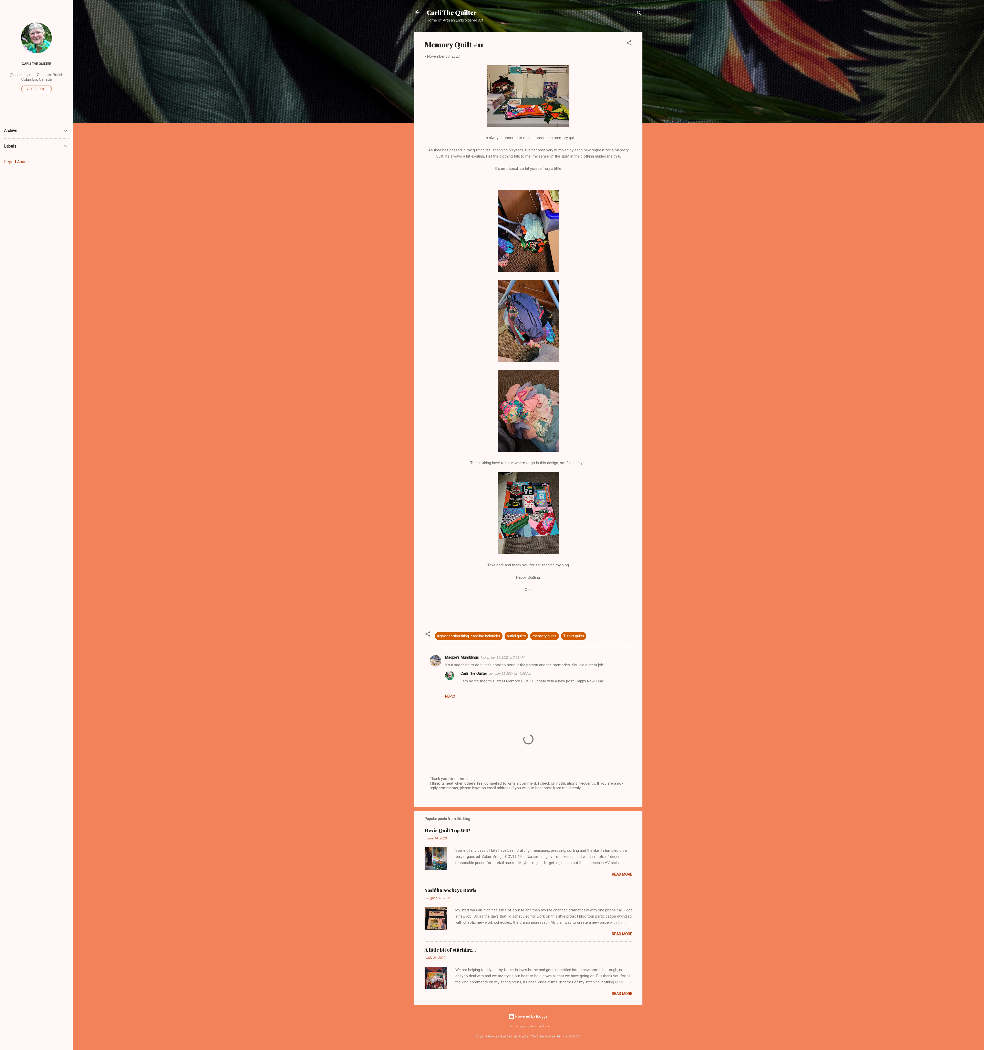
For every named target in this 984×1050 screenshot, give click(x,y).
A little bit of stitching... (450, 950)
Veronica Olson (539, 1026)
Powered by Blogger (531, 1016)
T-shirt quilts (573, 636)
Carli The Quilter (452, 12)
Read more (622, 874)
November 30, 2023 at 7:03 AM (503, 657)
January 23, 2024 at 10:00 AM (510, 673)
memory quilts (544, 636)
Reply (450, 696)
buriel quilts (516, 636)
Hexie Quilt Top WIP (447, 830)
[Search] (639, 14)
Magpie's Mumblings (462, 657)
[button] (629, 44)
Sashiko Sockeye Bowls (450, 890)
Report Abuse (16, 161)
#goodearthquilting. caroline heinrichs (468, 636)
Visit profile (36, 89)
